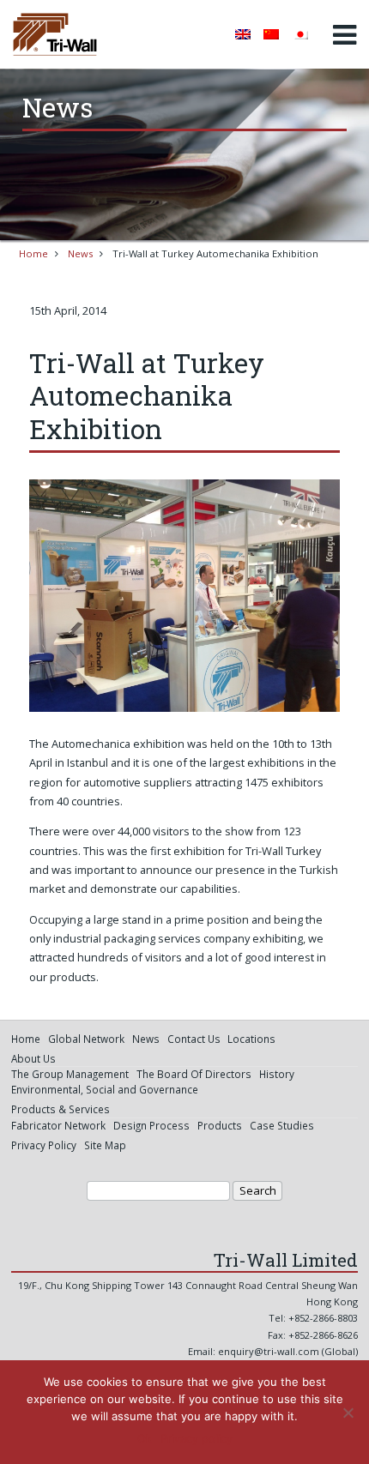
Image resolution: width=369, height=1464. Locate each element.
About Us (33, 1058)
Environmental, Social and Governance (104, 1089)
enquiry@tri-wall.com (268, 1351)
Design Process (151, 1125)
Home (33, 253)
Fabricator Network (58, 1125)
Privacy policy (196, 1438)
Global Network (86, 1038)
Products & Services (60, 1109)
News (80, 253)
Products (219, 1125)
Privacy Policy (43, 1145)
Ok (144, 1438)
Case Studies (282, 1125)
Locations (251, 1038)
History (276, 1074)
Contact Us (194, 1038)
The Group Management (70, 1074)
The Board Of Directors (193, 1074)
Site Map (105, 1145)
